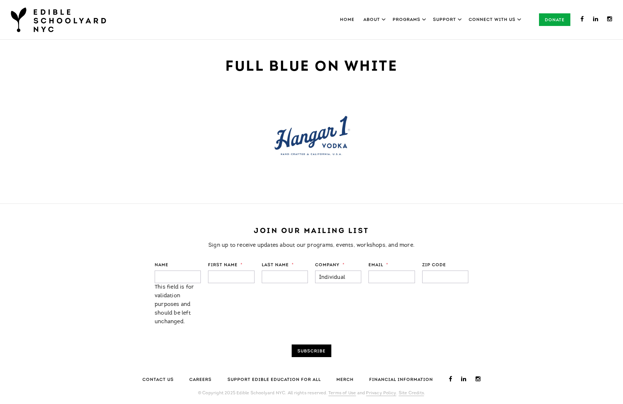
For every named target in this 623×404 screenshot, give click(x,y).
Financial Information (401, 380)
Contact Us (158, 380)
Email (378, 265)
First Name (225, 265)
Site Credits (411, 393)
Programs (406, 20)
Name (161, 265)
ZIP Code (434, 265)
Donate (555, 20)
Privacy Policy (381, 393)
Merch (345, 380)
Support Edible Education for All (274, 380)
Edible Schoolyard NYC (58, 20)
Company (330, 265)
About (371, 20)
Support (444, 20)
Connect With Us (492, 20)
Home (347, 20)
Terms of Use (342, 393)
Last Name (278, 265)
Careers (200, 380)
